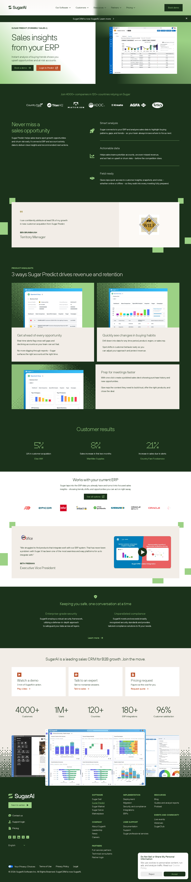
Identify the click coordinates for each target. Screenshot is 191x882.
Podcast (158, 806)
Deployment (129, 799)
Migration (127, 802)
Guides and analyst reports (166, 802)
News (94, 833)
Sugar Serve (97, 809)
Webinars (158, 822)
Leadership (97, 830)
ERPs (125, 813)
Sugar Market (98, 806)
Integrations (128, 809)
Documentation (130, 826)
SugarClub (159, 826)
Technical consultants (102, 853)
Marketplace (98, 813)
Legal (75, 866)
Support (127, 830)
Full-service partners (101, 850)
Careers (95, 837)
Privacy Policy (62, 866)
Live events (159, 819)
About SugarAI (99, 826)
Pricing (15, 828)
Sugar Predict (98, 802)
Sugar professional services (135, 833)
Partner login (98, 857)
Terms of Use (45, 866)
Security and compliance (134, 806)
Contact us (17, 815)
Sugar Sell (97, 799)
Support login (18, 821)
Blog (156, 799)
